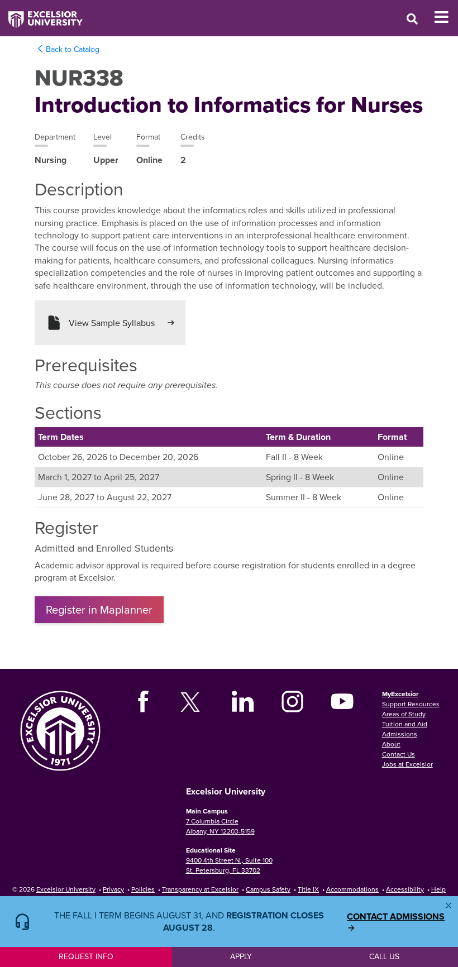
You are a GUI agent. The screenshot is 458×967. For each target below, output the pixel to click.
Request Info (86, 956)
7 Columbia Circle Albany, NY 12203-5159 (220, 826)
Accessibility (405, 889)
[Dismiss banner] (448, 906)
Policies (143, 889)
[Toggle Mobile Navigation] (446, 17)
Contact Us (398, 754)
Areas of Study (404, 714)
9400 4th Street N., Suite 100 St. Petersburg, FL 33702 (229, 865)
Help (438, 889)
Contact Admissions (396, 917)
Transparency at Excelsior (200, 889)
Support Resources (411, 704)
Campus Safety (268, 889)
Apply (241, 956)
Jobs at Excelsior (407, 764)
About (391, 744)
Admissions (399, 734)
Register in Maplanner (99, 609)
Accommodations (352, 889)
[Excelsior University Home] (41, 14)
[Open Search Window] (412, 19)
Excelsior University (66, 889)
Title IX (308, 889)
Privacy (113, 889)
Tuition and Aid (404, 724)
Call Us (384, 956)
